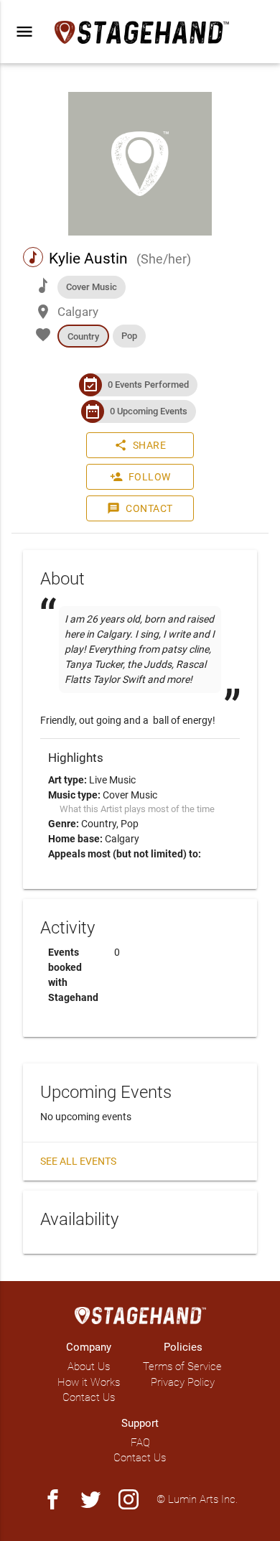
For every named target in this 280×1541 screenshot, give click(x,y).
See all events (78, 1161)
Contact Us (88, 1397)
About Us (88, 1366)
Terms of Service (182, 1366)
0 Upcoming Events (148, 411)
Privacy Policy (183, 1382)
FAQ (140, 1442)
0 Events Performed (148, 384)
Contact (140, 508)
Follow (140, 476)
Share (140, 445)
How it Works (88, 1382)
